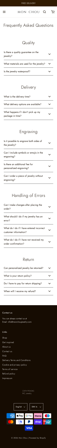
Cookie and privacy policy (14, 364)
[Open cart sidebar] (53, 12)
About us (6, 346)
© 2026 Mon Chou (19, 438)
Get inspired (8, 342)
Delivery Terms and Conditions (16, 360)
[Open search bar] (44, 12)
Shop (4, 337)
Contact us (7, 351)
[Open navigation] (4, 12)
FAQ (4, 355)
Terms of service (9, 369)
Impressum (7, 378)
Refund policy (8, 373)
